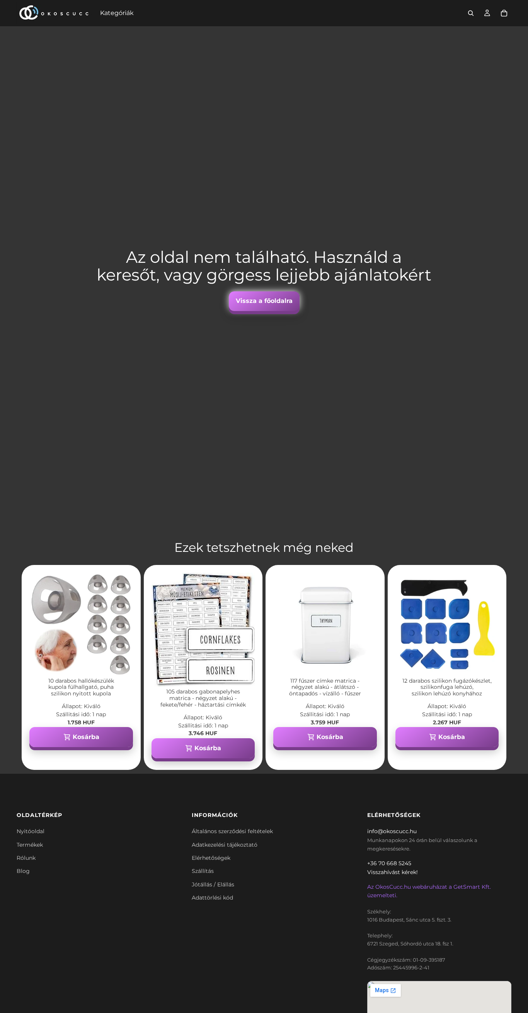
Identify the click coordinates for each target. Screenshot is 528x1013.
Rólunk (26, 857)
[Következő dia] (121, 624)
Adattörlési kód (212, 897)
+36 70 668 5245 (389, 863)
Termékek (30, 844)
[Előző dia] (41, 624)
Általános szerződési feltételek (232, 831)
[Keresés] (470, 13)
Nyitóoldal (30, 831)
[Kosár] (504, 13)
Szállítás (203, 871)
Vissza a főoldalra (264, 300)
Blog (23, 871)
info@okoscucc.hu (392, 831)
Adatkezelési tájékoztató (224, 844)
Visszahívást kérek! (392, 872)
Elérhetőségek (211, 857)
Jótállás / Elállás (213, 884)
